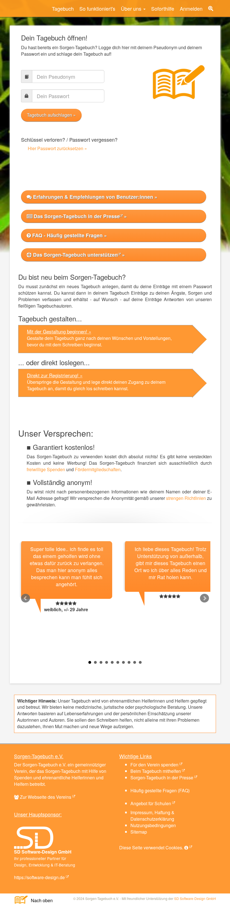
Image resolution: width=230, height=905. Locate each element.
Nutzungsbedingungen (153, 825)
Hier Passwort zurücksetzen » (57, 148)
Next (204, 598)
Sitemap (138, 832)
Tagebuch (63, 8)
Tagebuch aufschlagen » (51, 115)
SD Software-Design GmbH (195, 898)
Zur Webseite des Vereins (45, 797)
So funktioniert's (97, 8)
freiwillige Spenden (46, 469)
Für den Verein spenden (154, 764)
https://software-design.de (39, 877)
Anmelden (191, 8)
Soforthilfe (162, 8)
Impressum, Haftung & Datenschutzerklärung (152, 815)
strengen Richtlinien (186, 498)
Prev (25, 598)
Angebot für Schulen (150, 803)
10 (140, 662)
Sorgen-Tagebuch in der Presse (161, 777)
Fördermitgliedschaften (98, 469)
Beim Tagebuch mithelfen (155, 771)
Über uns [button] (132, 8)
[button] (210, 8)
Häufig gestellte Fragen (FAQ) (160, 790)
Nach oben (39, 900)
